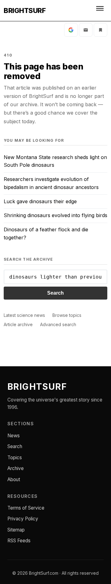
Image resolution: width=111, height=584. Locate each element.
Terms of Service (25, 508)
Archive (15, 468)
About (13, 479)
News (13, 436)
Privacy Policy (22, 519)
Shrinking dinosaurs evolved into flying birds (55, 215)
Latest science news (24, 315)
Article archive (18, 324)
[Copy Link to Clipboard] (100, 30)
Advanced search (58, 324)
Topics (14, 457)
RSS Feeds (19, 541)
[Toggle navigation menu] (100, 10)
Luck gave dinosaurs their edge (40, 201)
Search (55, 293)
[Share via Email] (85, 30)
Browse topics (66, 315)
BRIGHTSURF (25, 10)
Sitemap (16, 530)
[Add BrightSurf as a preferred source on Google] (71, 30)
